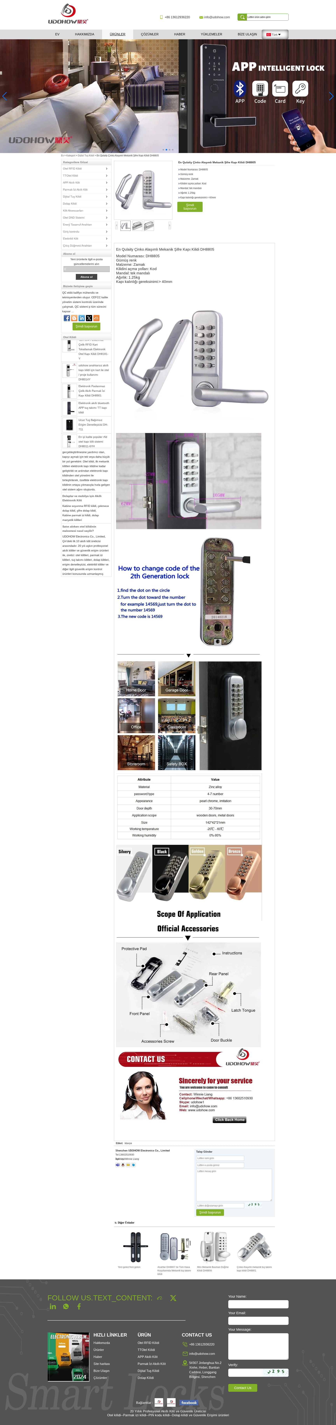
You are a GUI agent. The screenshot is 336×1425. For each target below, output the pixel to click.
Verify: (233, 1365)
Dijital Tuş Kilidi (86, 155)
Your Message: (239, 1329)
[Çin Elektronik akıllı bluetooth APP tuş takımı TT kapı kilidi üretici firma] (69, 387)
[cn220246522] (133, 1165)
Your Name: (237, 1296)
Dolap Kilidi (70, 203)
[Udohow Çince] (188, 1403)
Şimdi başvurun (86, 326)
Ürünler (117, 34)
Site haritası (102, 1364)
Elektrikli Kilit (70, 238)
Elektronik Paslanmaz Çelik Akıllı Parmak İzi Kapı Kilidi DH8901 (92, 370)
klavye (128, 1143)
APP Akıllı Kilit (71, 182)
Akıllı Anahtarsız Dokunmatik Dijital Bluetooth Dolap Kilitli (91, 438)
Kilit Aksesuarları (73, 210)
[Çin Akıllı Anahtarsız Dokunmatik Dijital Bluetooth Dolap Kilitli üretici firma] (69, 439)
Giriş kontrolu (71, 231)
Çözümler (150, 34)
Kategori (70, 155)
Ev (57, 34)
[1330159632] (123, 1165)
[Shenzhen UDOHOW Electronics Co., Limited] (69, 24)
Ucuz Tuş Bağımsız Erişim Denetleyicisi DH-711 (93, 404)
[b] (168, 96)
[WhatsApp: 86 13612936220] (74, 318)
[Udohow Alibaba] (171, 1403)
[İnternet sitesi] (89, 318)
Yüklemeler (211, 34)
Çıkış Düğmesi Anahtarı (77, 245)
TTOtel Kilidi (70, 175)
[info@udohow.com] (128, 1165)
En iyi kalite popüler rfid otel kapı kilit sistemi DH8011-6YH (93, 421)
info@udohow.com (217, 17)
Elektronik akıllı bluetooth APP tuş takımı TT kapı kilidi (94, 387)
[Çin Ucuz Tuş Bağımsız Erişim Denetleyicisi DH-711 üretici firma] (69, 404)
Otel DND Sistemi (73, 217)
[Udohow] (159, 1403)
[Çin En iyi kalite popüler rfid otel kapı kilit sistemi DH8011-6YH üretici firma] (69, 421)
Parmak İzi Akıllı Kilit (75, 189)
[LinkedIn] (82, 318)
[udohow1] (118, 1165)
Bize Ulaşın (247, 34)
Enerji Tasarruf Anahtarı (77, 224)
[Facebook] (67, 318)
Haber (179, 34)
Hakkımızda (84, 34)
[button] (163, 149)
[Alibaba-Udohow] (96, 318)
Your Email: (237, 1313)
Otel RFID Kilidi (72, 168)
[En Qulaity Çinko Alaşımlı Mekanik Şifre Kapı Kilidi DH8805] (143, 190)
